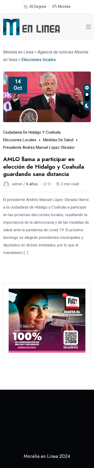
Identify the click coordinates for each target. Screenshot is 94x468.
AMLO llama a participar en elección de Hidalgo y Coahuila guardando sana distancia (43, 166)
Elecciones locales (19, 140)
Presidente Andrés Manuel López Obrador (39, 147)
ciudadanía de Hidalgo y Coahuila (32, 132)
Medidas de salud (58, 140)
